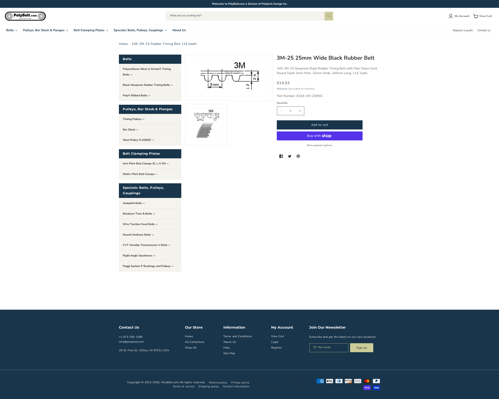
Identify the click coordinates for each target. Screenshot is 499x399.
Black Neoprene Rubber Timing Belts (147, 85)
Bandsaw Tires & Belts (138, 213)
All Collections (194, 342)
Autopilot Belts (133, 203)
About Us (229, 342)
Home (123, 44)
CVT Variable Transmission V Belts (145, 245)
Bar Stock (129, 129)
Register (276, 347)
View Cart (277, 336)
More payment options (319, 145)
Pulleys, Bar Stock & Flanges (148, 109)
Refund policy (218, 382)
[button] (483, 16)
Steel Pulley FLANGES (137, 140)
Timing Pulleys (132, 119)
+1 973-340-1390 (130, 337)
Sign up (361, 348)
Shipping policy (208, 386)
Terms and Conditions (237, 336)
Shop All (191, 347)
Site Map (229, 353)
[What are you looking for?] (329, 16)
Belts (127, 59)
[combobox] (249, 16)
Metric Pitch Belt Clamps (139, 174)
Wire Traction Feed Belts (139, 224)
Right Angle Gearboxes (138, 255)
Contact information (236, 386)
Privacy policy (240, 382)
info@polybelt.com (131, 342)
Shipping (282, 88)
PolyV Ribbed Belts (135, 95)
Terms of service (184, 386)
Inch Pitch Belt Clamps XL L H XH (144, 163)
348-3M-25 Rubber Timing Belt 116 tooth (164, 44)
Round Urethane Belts (137, 235)
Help (226, 347)
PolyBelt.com (170, 382)
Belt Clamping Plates (141, 153)
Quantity (282, 103)
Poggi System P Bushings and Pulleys (147, 266)
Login (275, 342)
